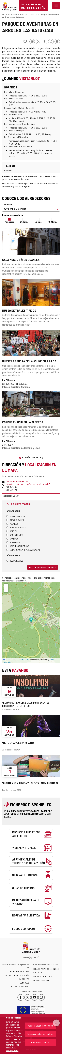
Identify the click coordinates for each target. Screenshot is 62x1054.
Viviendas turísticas (19, 546)
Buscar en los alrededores (42, 567)
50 (38, 221)
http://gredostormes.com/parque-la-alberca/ (26, 484)
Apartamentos (16, 535)
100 (52, 221)
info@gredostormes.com (17, 481)
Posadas (14, 523)
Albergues (15, 542)
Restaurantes (16, 560)
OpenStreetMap (24, 659)
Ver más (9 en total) (32, 457)
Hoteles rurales (18, 527)
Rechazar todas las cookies (40, 1034)
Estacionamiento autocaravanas (25, 549)
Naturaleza (12, 14)
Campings (14, 538)
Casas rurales (17, 520)
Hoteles (13, 531)
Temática (7, 204)
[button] (6, 586)
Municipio (9, 221)
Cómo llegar (9, 495)
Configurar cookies (40, 1042)
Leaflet (7, 659)
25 (24, 221)
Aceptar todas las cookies (40, 1025)
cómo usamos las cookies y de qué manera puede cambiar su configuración (13, 1045)
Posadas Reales (17, 516)
